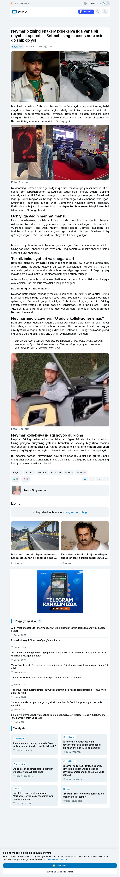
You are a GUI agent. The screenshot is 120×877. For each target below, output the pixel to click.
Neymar (17, 472)
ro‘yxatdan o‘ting (76, 512)
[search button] (97, 11)
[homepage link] (19, 11)
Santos (30, 472)
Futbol (69, 472)
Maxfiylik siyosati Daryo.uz (56, 859)
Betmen (42, 472)
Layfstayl (17, 46)
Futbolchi (56, 472)
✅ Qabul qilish (60, 865)
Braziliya (81, 472)
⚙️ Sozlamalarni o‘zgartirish (60, 872)
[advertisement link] (86, 11)
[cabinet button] (105, 11)
